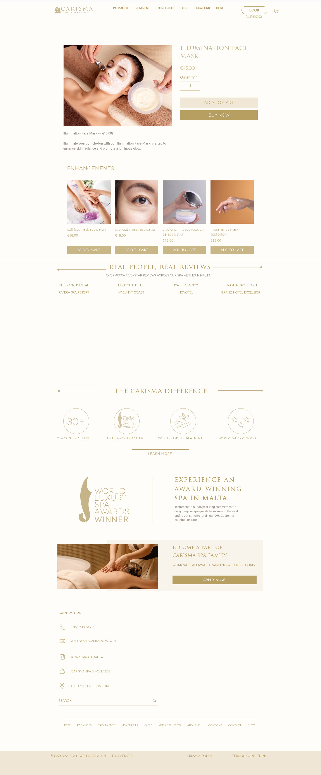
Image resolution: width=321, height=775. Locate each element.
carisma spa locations (90, 686)
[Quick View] (89, 202)
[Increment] (196, 86)
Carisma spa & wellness (90, 671)
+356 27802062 (82, 627)
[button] (142, 10)
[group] (160, 217)
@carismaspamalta (87, 657)
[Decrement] (184, 86)
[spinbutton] (190, 86)
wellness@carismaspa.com (93, 641)
